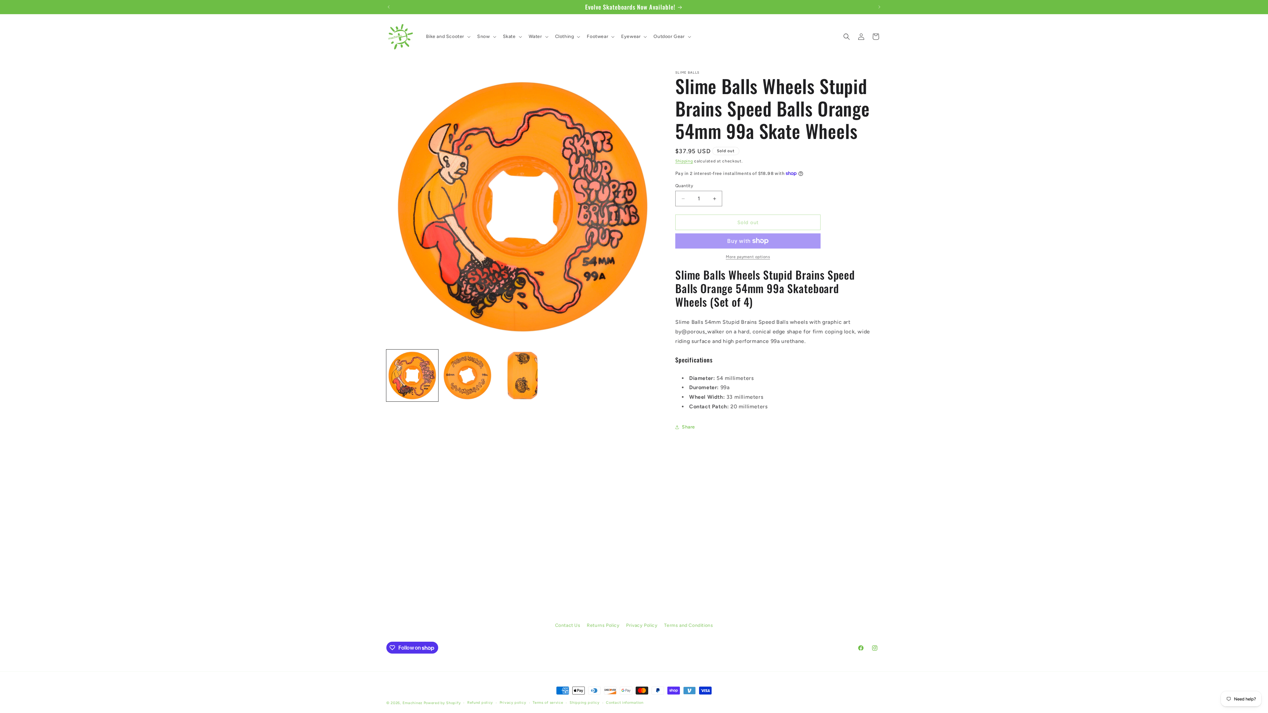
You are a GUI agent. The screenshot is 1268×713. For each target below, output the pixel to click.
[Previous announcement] (388, 7)
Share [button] (688, 427)
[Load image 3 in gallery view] (522, 375)
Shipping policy (585, 702)
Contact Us (568, 625)
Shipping (684, 161)
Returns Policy (603, 625)
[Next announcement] (879, 7)
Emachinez (412, 703)
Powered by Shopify (442, 703)
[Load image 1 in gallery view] (412, 375)
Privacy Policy (641, 625)
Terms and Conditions (688, 625)
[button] (448, 37)
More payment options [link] (748, 257)
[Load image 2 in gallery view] (467, 375)
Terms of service (548, 702)
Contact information (624, 702)
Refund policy (480, 702)
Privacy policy (513, 702)
